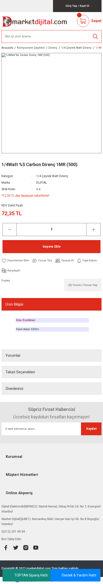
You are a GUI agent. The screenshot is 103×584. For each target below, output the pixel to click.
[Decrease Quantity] (9, 229)
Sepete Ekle (51, 246)
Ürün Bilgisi (14, 304)
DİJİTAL (41, 182)
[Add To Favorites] (15, 260)
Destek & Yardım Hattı (79, 575)
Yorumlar (13, 355)
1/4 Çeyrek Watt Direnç (52, 176)
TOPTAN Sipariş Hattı (31, 575)
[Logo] (34, 21)
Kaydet (91, 428)
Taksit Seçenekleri (20, 372)
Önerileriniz (15, 388)
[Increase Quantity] (93, 229)
